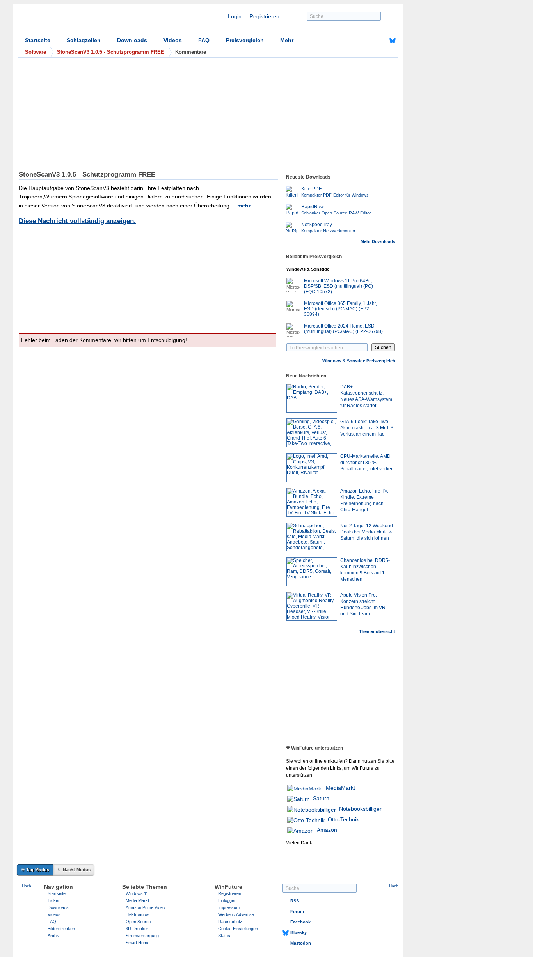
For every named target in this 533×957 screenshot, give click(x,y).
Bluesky (298, 932)
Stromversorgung (142, 935)
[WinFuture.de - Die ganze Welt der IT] (83, 21)
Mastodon (300, 943)
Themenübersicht (377, 631)
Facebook (300, 922)
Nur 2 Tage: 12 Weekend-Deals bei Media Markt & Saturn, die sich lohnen (367, 532)
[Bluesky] (392, 40)
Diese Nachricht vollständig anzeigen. (77, 221)
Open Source (138, 921)
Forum (297, 911)
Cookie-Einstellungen (238, 928)
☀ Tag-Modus (35, 869)
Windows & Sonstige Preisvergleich (358, 360)
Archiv (54, 935)
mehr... (246, 205)
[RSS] (368, 40)
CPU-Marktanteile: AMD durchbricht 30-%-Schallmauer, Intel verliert (367, 462)
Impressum (229, 907)
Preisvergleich (245, 40)
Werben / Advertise (236, 914)
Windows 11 (137, 893)
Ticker (54, 900)
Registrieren (264, 16)
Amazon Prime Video (145, 907)
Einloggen (227, 900)
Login (235, 16)
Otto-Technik (343, 819)
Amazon (327, 830)
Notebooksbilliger (360, 809)
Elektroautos (137, 914)
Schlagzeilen (84, 40)
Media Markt (137, 900)
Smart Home (137, 942)
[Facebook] (380, 40)
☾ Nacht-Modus (74, 869)
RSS (294, 901)
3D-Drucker (137, 928)
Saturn (321, 798)
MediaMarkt (340, 788)
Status (224, 935)
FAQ (204, 40)
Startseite (37, 40)
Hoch (26, 886)
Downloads (132, 40)
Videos (172, 40)
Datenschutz (230, 921)
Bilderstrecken (61, 928)
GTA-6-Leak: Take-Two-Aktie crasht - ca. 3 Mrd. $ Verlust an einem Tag (366, 428)
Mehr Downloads (378, 241)
